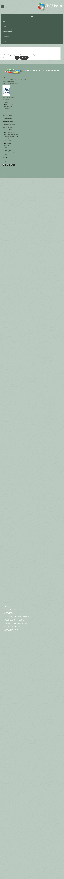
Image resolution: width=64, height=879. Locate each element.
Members (7, 145)
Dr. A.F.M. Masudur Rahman (11, 136)
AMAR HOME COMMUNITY (16, 616)
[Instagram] (9, 165)
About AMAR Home (10, 104)
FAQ (6, 147)
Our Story (7, 108)
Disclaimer (7, 149)
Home (6, 102)
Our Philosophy (9, 106)
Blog (6, 154)
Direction (4, 161)
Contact (7, 110)
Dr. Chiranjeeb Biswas (10, 132)
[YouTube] (14, 165)
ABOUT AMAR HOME (14, 610)
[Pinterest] (7, 165)
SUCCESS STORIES (13, 627)
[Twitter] (5, 165)
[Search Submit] (17, 58)
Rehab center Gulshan (7, 121)
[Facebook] (3, 165)
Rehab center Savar (7, 118)
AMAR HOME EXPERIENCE (16, 623)
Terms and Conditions (10, 152)
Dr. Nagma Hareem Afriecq (11, 138)
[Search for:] (10, 57)
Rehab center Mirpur (7, 115)
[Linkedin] (12, 165)
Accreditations (8, 143)
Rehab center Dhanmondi (8, 124)
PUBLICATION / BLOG (14, 620)
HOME (7, 606)
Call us (4, 160)
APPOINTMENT (11, 630)
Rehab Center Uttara (7, 127)
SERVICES (9, 613)
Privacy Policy (8, 150)
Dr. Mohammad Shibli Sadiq (11, 134)
